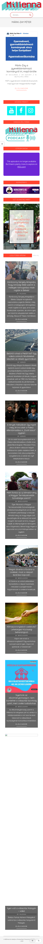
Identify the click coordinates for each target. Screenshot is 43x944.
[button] (35, 940)
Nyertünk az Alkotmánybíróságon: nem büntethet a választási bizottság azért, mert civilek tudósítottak (21, 699)
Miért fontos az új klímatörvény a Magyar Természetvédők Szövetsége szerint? (21, 495)
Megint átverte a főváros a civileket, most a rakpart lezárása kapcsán (21, 572)
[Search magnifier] (30, 15)
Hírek (26, 77)
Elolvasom (21, 88)
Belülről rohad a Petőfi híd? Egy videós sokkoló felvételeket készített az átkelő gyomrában (21, 356)
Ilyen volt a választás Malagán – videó (21, 909)
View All (36, 255)
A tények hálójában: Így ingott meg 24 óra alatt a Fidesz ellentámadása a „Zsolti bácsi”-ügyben (21, 428)
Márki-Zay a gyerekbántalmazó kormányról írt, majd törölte (21, 68)
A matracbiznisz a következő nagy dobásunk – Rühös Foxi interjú (21, 226)
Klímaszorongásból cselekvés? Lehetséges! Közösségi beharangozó (21, 629)
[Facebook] (21, 110)
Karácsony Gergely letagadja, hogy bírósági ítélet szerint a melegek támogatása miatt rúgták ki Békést (21, 286)
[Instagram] (30, 110)
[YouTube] (11, 110)
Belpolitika (19, 77)
